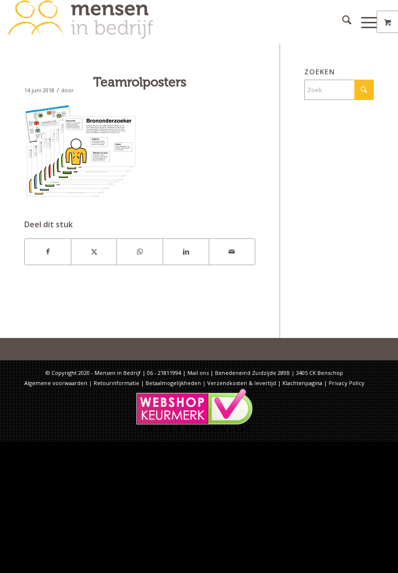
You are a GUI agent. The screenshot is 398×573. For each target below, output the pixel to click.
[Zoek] (341, 22)
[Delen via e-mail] (232, 251)
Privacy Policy (347, 383)
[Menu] (364, 22)
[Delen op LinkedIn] (186, 251)
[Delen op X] (94, 251)
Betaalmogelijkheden (173, 383)
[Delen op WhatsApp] (140, 251)
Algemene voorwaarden (55, 383)
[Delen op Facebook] (48, 251)
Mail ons (198, 372)
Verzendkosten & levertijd (241, 383)
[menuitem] (341, 22)
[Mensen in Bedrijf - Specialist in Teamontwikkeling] (80, 22)
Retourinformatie (116, 383)
